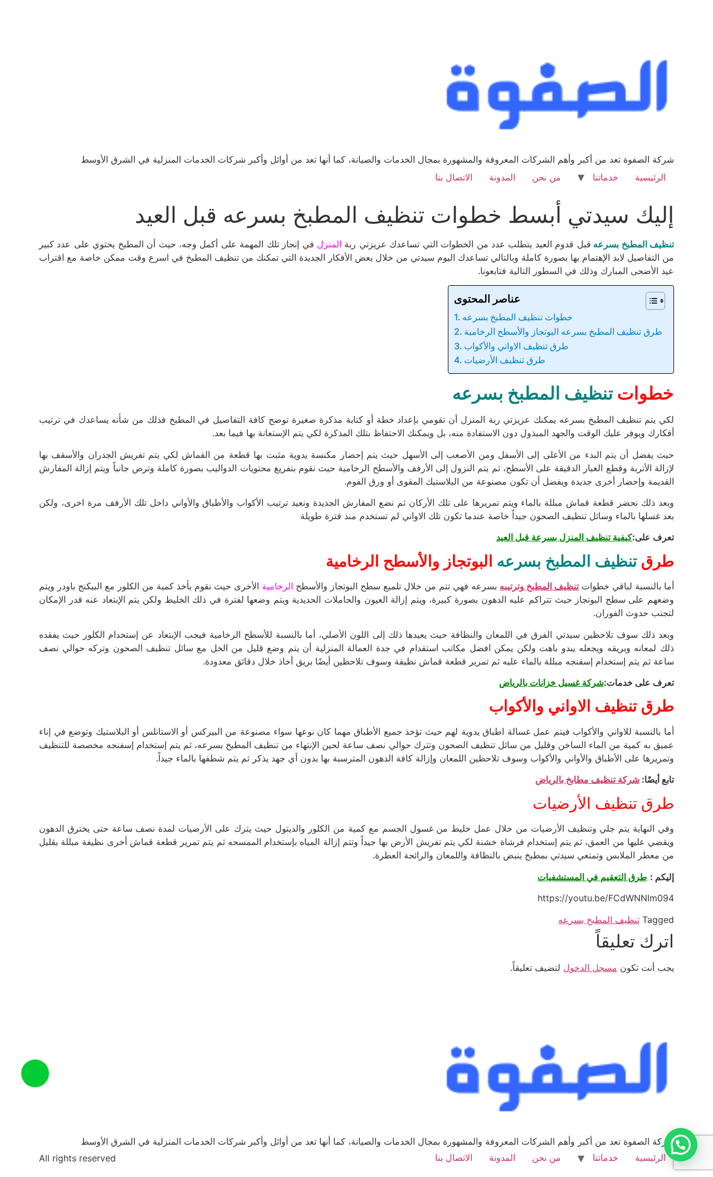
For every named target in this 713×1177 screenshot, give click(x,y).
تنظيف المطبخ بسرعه (598, 919)
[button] (680, 1144)
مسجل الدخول (590, 967)
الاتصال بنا (453, 177)
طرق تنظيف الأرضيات (504, 359)
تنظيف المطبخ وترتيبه (539, 586)
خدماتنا (605, 177)
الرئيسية (650, 177)
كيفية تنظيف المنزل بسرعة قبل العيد (564, 537)
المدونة (502, 177)
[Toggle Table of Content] (649, 300)
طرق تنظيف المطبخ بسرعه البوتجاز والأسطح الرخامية (563, 331)
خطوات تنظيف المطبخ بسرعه (517, 317)
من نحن (546, 177)
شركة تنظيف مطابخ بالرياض (587, 779)
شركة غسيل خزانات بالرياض (551, 682)
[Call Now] (35, 1073)
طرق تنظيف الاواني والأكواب (516, 345)
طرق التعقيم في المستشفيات (592, 876)
